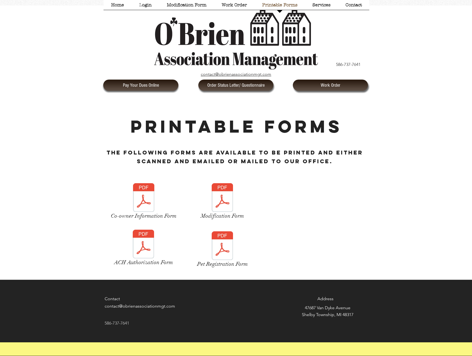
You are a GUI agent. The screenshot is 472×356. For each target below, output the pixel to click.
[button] (145, 6)
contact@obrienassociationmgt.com (140, 306)
